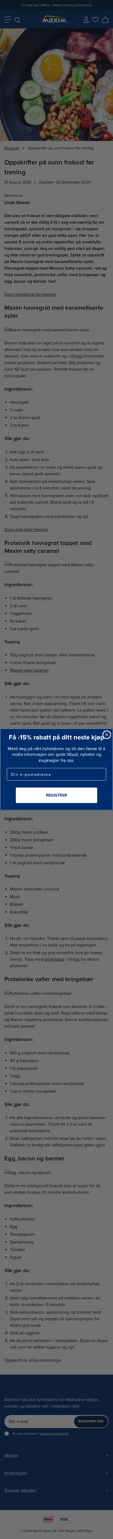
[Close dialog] (106, 734)
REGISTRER (56, 795)
